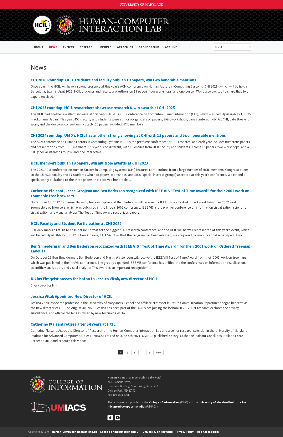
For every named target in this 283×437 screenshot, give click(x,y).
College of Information (164, 402)
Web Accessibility (208, 432)
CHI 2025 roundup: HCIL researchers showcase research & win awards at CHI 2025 (103, 107)
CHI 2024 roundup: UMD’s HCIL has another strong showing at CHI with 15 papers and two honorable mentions (128, 135)
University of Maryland (141, 4)
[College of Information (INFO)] (66, 384)
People (105, 47)
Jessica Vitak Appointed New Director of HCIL (71, 296)
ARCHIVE (171, 47)
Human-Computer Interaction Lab (74, 432)
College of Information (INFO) (120, 432)
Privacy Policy (185, 432)
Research (87, 47)
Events (68, 47)
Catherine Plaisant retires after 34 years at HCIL (73, 324)
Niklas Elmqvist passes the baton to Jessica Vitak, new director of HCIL (94, 278)
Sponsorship (149, 47)
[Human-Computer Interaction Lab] (101, 25)
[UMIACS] (57, 407)
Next (159, 352)
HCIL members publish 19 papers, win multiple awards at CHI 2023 (89, 163)
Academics (125, 47)
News (53, 47)
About (38, 47)
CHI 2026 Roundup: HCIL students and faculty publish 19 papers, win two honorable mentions (113, 80)
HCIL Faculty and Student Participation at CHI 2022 (76, 223)
